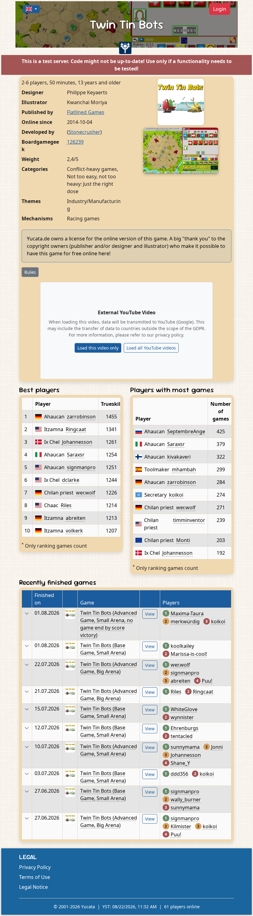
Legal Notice (33, 887)
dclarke (70, 480)
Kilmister (181, 826)
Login (219, 9)
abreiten (75, 518)
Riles (66, 505)
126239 (75, 141)
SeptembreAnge (186, 431)
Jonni (217, 747)
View (150, 614)
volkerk (74, 530)
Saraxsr (76, 454)
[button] (31, 9)
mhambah (184, 469)
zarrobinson (81, 416)
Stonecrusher (84, 132)
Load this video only (97, 348)
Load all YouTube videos (151, 348)
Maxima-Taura (187, 613)
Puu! (207, 680)
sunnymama (185, 747)
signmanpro (81, 467)
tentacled (182, 736)
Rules (30, 272)
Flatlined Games (85, 112)
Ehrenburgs (184, 728)
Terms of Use (34, 877)
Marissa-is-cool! (189, 654)
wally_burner (186, 799)
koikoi (176, 494)
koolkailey (182, 645)
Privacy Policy (35, 867)
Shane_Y (180, 763)
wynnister (182, 717)
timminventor (189, 520)
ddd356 (179, 773)
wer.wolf (85, 492)
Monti (183, 540)
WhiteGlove (184, 709)
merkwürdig (185, 621)
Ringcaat (76, 429)
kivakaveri (179, 456)
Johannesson (77, 442)
